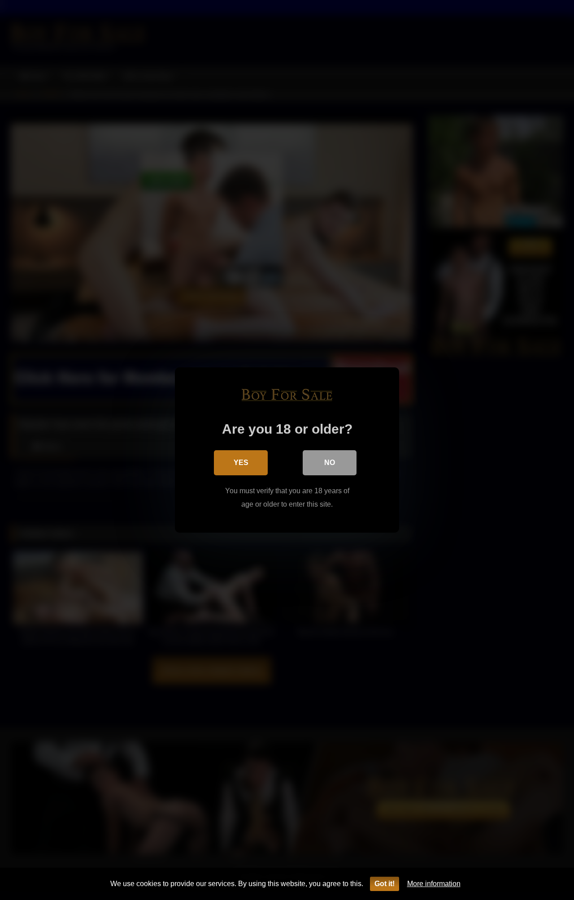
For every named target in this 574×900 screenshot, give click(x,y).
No (329, 462)
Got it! (384, 883)
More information (434, 883)
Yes (241, 462)
